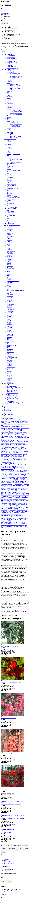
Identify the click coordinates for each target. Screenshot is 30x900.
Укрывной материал (12, 395)
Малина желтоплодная (16, 111)
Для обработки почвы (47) (12, 523)
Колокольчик (10, 300)
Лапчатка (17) (4, 451)
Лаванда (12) (12, 495)
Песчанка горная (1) (22, 503)
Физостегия (10, 368)
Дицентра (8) (13, 485)
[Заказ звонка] (15, 897)
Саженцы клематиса (9, 223)
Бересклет (9, 147)
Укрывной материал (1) (7, 522)
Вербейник (10, 253)
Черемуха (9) (18, 459)
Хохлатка (9, 375)
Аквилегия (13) (19, 470)
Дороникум (10, 283)
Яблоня (9, 133)
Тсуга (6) (13, 466)
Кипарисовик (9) (9, 463)
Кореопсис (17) (5, 492)
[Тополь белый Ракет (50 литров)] (12, 643)
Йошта (8, 98)
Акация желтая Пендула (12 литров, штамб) (12, 818)
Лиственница (10, 212)
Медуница (9, 327)
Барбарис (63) (21, 441)
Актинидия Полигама (15, 77)
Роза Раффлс (10, 63)
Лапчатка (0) (19, 495)
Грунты (6, 384)
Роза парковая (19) (14, 421)
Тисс (8, 219)
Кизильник (10, 177)
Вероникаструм (11, 257)
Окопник (9, 339)
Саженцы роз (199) (6, 418)
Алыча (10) (19, 428)
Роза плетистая (11, 61)
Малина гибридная (15, 110)
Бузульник (9, 249)
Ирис (8, 293)
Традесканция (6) (12, 510)
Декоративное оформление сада (15, 397)
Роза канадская (11, 57)
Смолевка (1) (23, 508)
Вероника (9, 256)
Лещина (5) (11, 451)
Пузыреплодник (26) (21, 454)
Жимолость (10, 96)
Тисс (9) (8, 466)
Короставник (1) (13, 492)
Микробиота (10, 214)
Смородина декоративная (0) (17, 456)
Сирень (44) (17, 455)
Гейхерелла (10, 266)
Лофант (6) (24, 496)
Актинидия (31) (12, 428)
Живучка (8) (12, 486)
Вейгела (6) (9, 444)
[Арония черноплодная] (7, 829)
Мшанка (9, 333)
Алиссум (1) (4, 471)
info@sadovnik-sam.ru (9, 874)
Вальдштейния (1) (20, 475)
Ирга (8, 173)
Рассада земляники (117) (7, 515)
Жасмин (9, 169)
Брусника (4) (25, 428)
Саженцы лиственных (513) (8, 440)
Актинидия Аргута (15, 73)
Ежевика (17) (17, 430)
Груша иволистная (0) (23, 445)
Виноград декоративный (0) (20, 444)
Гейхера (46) (19, 480)
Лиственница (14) (19, 463)
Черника (9, 129)
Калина (9, 99)
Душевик (9, 286)
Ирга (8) (23, 448)
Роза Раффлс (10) (21, 422)
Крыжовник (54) (19, 433)
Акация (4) (8, 441)
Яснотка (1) (18, 514)
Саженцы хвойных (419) (7, 462)
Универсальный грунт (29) (19, 519)
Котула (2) (10, 493)
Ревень (8, 353)
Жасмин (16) (22, 447)
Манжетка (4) (10, 497)
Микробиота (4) (5, 465)
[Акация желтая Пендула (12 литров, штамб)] (13, 815)
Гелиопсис (9, 270)
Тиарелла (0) (4, 510)
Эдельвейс (9, 378)
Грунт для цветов (11, 391)
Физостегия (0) (4, 511)
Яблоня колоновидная (15, 136)
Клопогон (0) (23, 489)
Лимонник (9, 107)
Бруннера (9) (4, 475)
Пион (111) (3, 504)
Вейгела (9, 152)
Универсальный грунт (12, 393)
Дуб (8, 167)
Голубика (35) (4, 430)
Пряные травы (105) (6, 505)
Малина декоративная (12, 188)
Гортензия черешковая (16, 162)
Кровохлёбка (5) (17, 493)
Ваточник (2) (4, 477)
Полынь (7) (10, 504)
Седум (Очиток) (11, 358)
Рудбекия (9, 356)
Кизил (8, 100)
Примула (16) (24, 504)
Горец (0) (6, 445)
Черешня (9, 128)
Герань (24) (3, 482)
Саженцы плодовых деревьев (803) (10, 426)
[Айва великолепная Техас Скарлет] (12, 787)
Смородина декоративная (13, 197)
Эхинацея (9, 379)
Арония (9, 143)
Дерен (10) (3, 447)
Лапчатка (9, 180)
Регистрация (7, 4)
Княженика (10, 103)
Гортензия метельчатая (16, 160)
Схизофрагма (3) (5, 459)
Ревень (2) (14, 505)
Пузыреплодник (11, 190)
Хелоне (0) (26, 511)
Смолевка (9, 363)
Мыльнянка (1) (11, 500)
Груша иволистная (11, 163)
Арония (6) (14, 441)
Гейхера (9, 264)
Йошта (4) (11, 432)
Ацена (8, 244)
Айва (8, 140)
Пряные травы (10, 352)
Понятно (3, 851)
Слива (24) (11, 436)
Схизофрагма (10, 203)
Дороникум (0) (21, 485)
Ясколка (9, 380)
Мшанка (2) (4, 500)
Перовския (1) (12, 503)
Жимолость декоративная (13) (8, 448)
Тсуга (8, 221)
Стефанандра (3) (22, 458)
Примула (9, 350)
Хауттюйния (10, 371)
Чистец (9, 376)
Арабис (9, 237)
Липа (8, 182)
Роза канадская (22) (16, 419)
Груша (8, 92)
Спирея (9, 200)
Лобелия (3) (18, 496)
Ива (8, 171)
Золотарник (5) (20, 488)
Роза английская (11, 55)
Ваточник (9, 252)
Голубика (9, 91)
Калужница (10, 226)
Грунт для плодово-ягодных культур (16, 387)
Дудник (9, 285)
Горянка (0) (23, 482)
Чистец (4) (16, 512)
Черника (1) (6, 437)
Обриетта (9, 338)
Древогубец (10, 166)
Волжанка (9, 260)
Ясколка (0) (11, 514)
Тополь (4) (12, 459)
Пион (8, 346)
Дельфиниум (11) (18, 484)
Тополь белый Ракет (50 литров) (9, 646)
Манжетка (9, 324)
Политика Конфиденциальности (12, 862)
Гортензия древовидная (16, 159)
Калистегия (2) (7, 489)
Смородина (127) (19, 436)
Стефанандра (10, 201)
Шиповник (10, 132)
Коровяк (9, 227)
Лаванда (9, 313)
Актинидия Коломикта (16, 76)
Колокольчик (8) (12, 490)
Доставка (7, 407)
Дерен (8, 165)
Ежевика (9, 94)
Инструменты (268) (6, 521)
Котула (8, 308)
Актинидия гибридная (16, 74)
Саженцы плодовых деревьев (11, 69)
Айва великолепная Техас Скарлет (10, 789)
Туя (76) (18, 466)
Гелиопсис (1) (22, 481)
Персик (9, 117)
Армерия (9, 238)
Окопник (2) (13, 501)
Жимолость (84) (5, 432)
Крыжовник (10, 104)
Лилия (8, 319)
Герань (8, 271)
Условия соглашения (9, 863)
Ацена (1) (10, 474)
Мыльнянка (10, 334)
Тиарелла (9, 364)
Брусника (9, 80)
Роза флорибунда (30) (11, 424)
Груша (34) (11, 430)
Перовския (9, 343)
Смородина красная (15, 125)
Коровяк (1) (12, 470)
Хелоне (9, 372)
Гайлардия (9, 261)
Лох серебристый (11, 184)
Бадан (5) (16, 474)
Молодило (9, 328)
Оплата (7, 409)
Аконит (9, 230)
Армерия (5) (12, 473)
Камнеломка (10, 296)
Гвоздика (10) (12, 480)
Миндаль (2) (13, 454)
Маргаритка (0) (18, 497)
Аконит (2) (26, 470)
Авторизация (7, 5)
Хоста (8, 373)
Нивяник (9, 337)
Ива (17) (19, 448)
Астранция (10, 242)
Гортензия (9, 158)
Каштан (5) (9, 449)
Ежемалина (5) (25, 430)
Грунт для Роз (10, 388)
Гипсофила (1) (10, 482)
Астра (8, 241)
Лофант (9, 322)
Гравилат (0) (4, 484)
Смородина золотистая (16, 124)
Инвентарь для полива (13, 399)
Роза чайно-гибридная (12, 68)
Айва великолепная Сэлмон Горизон (10, 753)
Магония (9, 186)
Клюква (9, 102)
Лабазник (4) (5, 495)
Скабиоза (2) (16, 508)
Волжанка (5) (24, 478)
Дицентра (9, 282)
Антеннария (10, 236)
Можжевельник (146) (14, 465)
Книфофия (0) (4, 490)
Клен (8, 178)
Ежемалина (10, 95)
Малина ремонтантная (16, 113)
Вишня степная (14, 87)
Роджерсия (9, 354)
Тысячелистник (11, 367)
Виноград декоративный (13, 154)
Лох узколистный (11, 185)
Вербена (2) (19, 477)
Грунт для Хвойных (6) (22, 518)
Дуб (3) (16, 447)
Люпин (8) (3, 497)
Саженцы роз (7, 54)
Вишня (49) (11, 429)
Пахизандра (10, 342)
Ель (8, 210)
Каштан (9, 175)
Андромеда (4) (11, 471)
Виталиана (9, 259)
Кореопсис (9, 302)
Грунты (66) (17, 515)
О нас (7, 406)
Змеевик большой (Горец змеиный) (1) (13, 487)
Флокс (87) (11, 511)
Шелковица (10, 130)
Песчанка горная (11, 345)
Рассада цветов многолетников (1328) (11, 468)
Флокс (8, 369)
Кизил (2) (23, 432)
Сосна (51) (3, 466)
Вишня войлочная (14, 84)
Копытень (9, 301)
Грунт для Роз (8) (11, 518)
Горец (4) (17, 482)
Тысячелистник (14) (22, 510)
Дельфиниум (10, 279)
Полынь (9, 348)
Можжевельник (11, 215)
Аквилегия (10, 229)
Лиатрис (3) (26, 495)
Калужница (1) (4, 470)
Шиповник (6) (21, 437)
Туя (8, 222)
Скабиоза (9, 361)
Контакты (8, 410)
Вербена (9, 255)
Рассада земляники (9, 383)
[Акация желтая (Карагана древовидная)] (12, 801)
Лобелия (9, 320)
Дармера (9, 278)
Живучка (9, 287)
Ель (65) (3, 463)
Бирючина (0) (13, 443)
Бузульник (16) (11, 475)
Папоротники (10, 341)
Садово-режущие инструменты (15, 402)
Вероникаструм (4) (8, 478)
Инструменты (7, 394)
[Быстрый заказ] (8, 651)
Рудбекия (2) (4, 507)
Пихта (8, 216)
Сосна (8, 218)
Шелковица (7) (13, 437)
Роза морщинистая (12, 58)
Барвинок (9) (22, 474)
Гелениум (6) (6, 481)
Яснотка (9, 382)
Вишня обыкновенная (15, 85)
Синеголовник (11, 360)
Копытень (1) (20, 490)
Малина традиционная (16, 114)
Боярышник (10, 150)
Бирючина (9, 148)
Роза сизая (9, 65)
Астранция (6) (4, 474)
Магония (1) (17, 452)
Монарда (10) (12, 499)
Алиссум (9, 231)
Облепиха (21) (20, 434)
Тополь (9, 204)
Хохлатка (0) (9, 512)
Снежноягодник (11, 199)
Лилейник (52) (4, 496)
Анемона (9, 234)
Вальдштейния (11, 251)
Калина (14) (18, 432)
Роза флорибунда (11, 66)
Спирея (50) (14, 458)
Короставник (10, 304)
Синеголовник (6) (7, 508)
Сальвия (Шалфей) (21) (13, 507)
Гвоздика (9, 263)
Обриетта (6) (6, 501)
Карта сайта (7, 870)
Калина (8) (3, 449)
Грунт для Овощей (12, 386)
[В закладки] (10, 651)
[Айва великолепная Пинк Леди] (12, 715)
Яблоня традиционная (16, 137)
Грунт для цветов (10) (6, 519)
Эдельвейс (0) (22, 512)
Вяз (8, 155)
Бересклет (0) (5, 443)
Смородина (10, 121)
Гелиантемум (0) (14, 481)
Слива (8, 119)
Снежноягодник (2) (6, 458)
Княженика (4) (10, 433)
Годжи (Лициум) (11, 89)
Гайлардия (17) (4, 480)
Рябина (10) (4, 455)
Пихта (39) (23, 465)
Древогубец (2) (10, 447)
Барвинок (9, 246)
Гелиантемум (10, 268)
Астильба (9, 240)
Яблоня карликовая (15, 134)
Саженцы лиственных (10, 139)
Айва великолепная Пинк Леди (9, 718)
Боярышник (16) (21, 443)
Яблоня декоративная (12, 207)
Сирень (9, 195)
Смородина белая (14, 122)
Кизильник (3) (16, 449)
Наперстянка (10, 335)
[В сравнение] (13, 651)
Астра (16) (26, 473)
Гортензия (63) (13, 445)
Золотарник (10, 292)
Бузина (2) (3, 444)
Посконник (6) (16, 504)
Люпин (9, 323)
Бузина (8, 151)
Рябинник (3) (10, 455)
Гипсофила (10, 272)
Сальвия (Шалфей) (12, 357)
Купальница (10, 311)
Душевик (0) (5, 486)
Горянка (9, 275)
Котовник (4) (21, 492)
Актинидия (10, 72)
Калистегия (10, 294)
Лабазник (9, 312)
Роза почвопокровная (12, 62)
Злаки (8, 289)
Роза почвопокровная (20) (10, 422)
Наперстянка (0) (19, 500)
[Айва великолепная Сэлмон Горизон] (12, 751)
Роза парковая (10, 59)
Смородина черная (15, 126)
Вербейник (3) (11, 477)
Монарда (9, 330)
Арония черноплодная (6, 832)
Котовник (9, 305)
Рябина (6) (5, 436)
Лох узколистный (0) (7, 452)
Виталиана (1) (17, 478)
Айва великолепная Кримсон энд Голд (11, 682)
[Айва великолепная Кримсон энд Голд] (12, 679)
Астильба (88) (19, 473)
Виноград (9, 81)
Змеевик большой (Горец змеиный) (16, 290)
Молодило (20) (4, 499)
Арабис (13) (5, 473)
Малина (9, 109)
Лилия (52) (11, 496)
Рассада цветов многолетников (12, 225)
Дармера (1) (10, 484)
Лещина (9, 106)
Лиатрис (9, 316)
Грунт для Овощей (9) (6, 516)
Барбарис (9, 144)
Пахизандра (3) (5, 503)
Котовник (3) (4, 493)
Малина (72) (13, 434)
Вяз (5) (2, 445)
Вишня (8, 83)
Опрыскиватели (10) (12, 525)
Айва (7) (3, 441)
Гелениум (9, 267)
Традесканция (10, 365)
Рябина (8, 118)
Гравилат (9, 277)
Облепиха (9, 115)
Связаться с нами (8, 869)
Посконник (10, 349)
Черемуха (9, 206)
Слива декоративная (12, 196)
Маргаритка (10, 326)
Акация (9, 141)
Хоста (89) (3, 512)
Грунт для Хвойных (12, 390)
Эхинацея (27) (4, 514)
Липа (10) (16, 451)
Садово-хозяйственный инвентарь (16, 404)
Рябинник (9, 193)
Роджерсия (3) (20, 505)
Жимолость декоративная (13, 170)
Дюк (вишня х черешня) (16, 88)
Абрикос (9, 70)
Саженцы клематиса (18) (7, 467)
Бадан (8, 245)
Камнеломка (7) (15, 489)
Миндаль (9, 189)
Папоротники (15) (21, 501)
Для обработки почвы (12, 398)
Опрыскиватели (11, 401)
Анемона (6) (18, 471)
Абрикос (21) (4, 428)
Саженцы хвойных (9, 208)
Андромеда (10, 233)
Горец (8, 156)
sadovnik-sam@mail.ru (6, 18)
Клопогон (9, 297)
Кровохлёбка (10, 309)
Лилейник (9, 317)
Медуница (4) (25, 497)
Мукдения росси (11, 331)
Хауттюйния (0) (19, 511)
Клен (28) (22, 449)
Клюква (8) (3, 433)
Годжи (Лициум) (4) (20, 429)
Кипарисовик (10, 211)
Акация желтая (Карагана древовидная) (11, 804)
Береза (8, 145)
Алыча (8, 79)
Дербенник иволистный (13, 281)
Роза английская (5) (6, 419)
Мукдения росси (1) (21, 499)
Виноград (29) (4, 429)
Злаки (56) (18, 486)
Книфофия (9, 298)
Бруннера (9, 248)
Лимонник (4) (6, 434)
